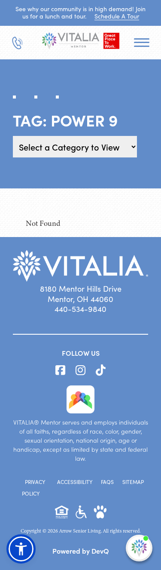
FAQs (107, 481)
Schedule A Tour (116, 16)
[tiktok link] (101, 370)
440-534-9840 (80, 309)
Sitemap (133, 481)
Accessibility (74, 481)
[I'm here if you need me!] (139, 548)
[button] (21, 548)
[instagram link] (80, 370)
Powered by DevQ (80, 550)
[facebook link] (60, 370)
